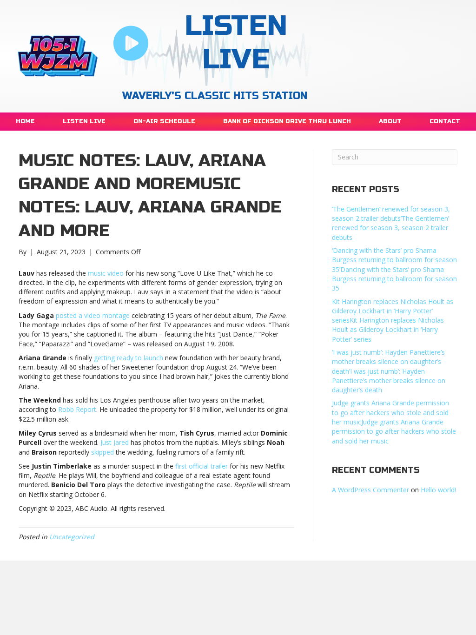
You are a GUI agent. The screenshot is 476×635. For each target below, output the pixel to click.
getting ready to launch (128, 357)
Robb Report (77, 409)
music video (106, 273)
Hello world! (438, 489)
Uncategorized (71, 536)
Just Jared (114, 442)
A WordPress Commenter (370, 489)
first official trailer (201, 466)
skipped (102, 452)
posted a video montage (93, 315)
